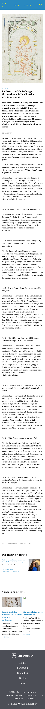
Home (22, 662)
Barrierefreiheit (14, 695)
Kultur (22, 678)
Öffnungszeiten (35, 695)
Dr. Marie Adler (8, 565)
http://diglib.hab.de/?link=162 (19, 543)
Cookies (31, 699)
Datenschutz (29, 692)
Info (22, 683)
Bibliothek (22, 672)
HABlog (5, 88)
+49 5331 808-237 (8, 569)
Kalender (18, 699)
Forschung (22, 667)
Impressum (14, 692)
